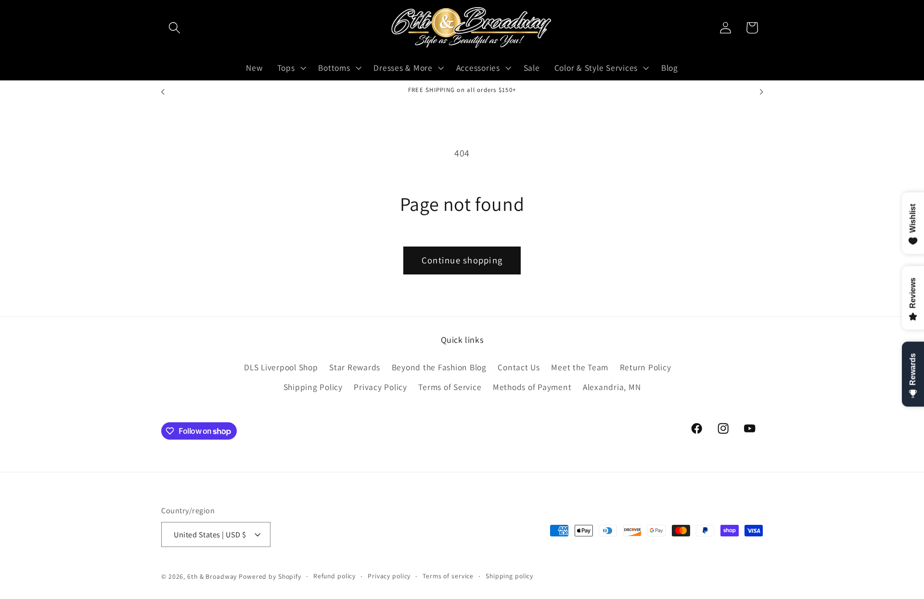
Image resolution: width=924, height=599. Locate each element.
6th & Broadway (212, 576)
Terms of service (448, 576)
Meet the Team (579, 367)
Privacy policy (389, 576)
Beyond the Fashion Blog (439, 367)
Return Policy (645, 367)
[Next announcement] (761, 92)
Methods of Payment (532, 386)
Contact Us (519, 367)
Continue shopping (462, 260)
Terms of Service (449, 386)
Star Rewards (354, 367)
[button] (174, 27)
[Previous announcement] (162, 92)
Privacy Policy (380, 386)
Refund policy (334, 576)
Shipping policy (509, 576)
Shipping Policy (313, 386)
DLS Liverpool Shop (281, 367)
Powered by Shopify (270, 576)
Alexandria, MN (612, 386)
